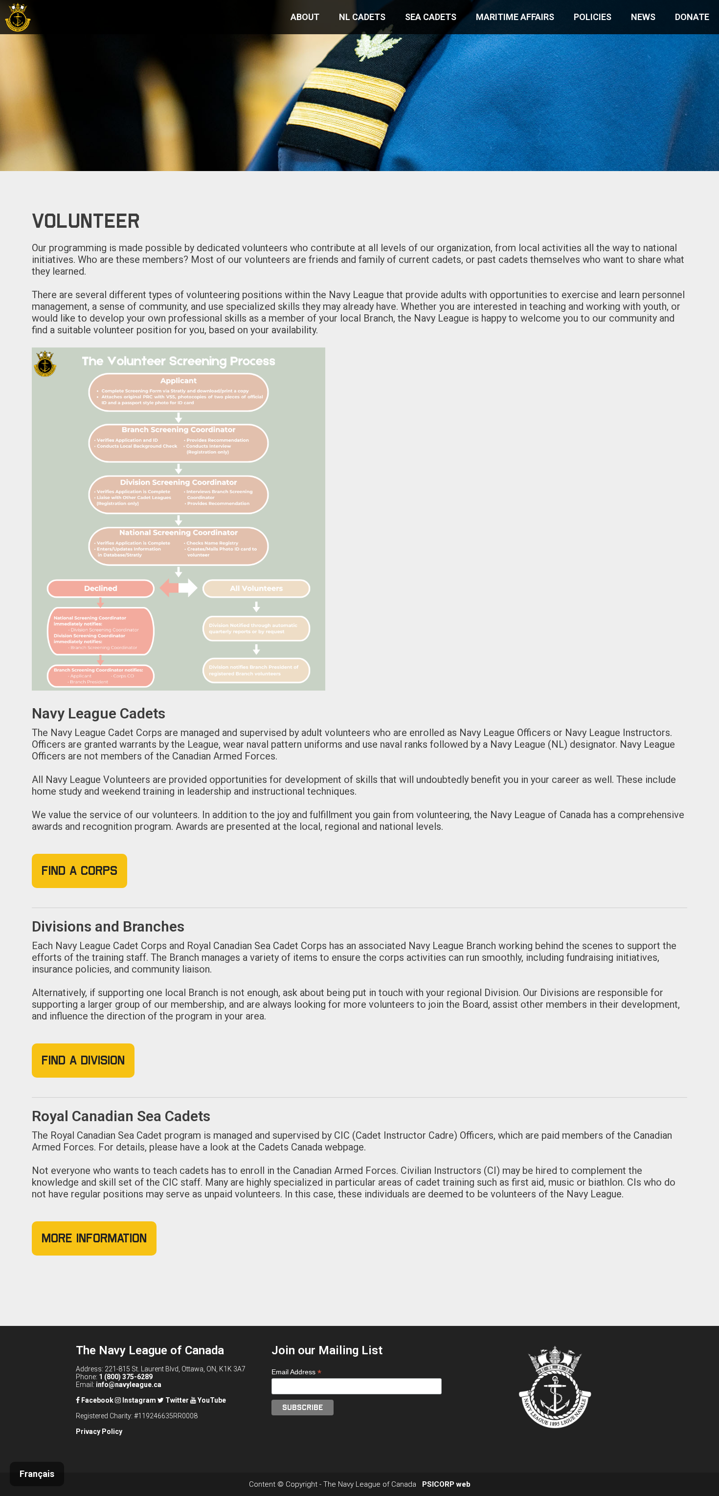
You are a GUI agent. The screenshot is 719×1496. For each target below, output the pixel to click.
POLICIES (592, 17)
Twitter (176, 1400)
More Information (94, 1238)
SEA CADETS (430, 17)
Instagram (138, 1400)
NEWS (643, 17)
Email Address (296, 1372)
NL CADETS (362, 17)
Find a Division (83, 1060)
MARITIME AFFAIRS (515, 17)
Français (37, 1474)
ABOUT (305, 17)
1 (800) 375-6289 (126, 1377)
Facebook (96, 1400)
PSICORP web (446, 1484)
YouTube (211, 1400)
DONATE (692, 17)
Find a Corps (79, 870)
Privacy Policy (99, 1431)
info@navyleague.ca (128, 1384)
